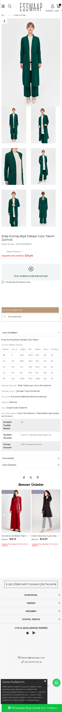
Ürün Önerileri (9, 465)
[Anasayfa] (5, 15)
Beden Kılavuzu (14, 252)
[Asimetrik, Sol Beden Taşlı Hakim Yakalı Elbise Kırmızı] (16, 511)
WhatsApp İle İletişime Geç (18, 282)
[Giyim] (8, 15)
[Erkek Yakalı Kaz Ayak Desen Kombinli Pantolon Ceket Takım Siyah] (46, 511)
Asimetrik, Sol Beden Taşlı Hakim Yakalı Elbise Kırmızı (15, 536)
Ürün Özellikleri (9, 333)
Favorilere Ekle (29, 536)
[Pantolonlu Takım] (11, 15)
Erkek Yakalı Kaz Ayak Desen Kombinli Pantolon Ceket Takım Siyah (44, 536)
